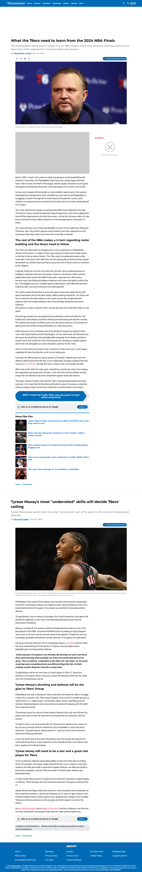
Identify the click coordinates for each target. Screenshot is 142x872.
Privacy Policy (51, 856)
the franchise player (27, 808)
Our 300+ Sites (96, 851)
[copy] (29, 58)
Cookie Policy (96, 856)
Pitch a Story (20, 856)
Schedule (46, 3)
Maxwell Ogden (21, 519)
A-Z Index (49, 860)
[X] (128, 3)
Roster (66, 3)
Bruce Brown (30, 364)
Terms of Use (72, 856)
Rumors (37, 3)
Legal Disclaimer (119, 856)
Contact (69, 851)
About (17, 851)
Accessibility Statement (25, 860)
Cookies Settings (73, 860)
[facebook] (123, 3)
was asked (70, 643)
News (29, 3)
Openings (49, 851)
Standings (57, 3)
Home (17, 484)
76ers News (27, 484)
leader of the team (50, 808)
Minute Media (16, 866)
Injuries (74, 3)
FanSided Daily (118, 851)
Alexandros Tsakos (22, 53)
